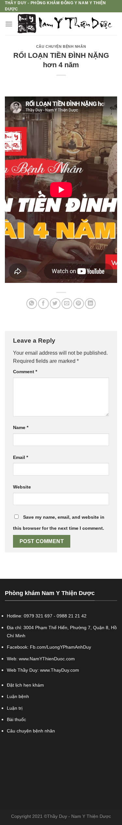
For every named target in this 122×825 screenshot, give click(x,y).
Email (20, 457)
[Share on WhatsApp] (31, 303)
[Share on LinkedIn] (90, 303)
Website (22, 486)
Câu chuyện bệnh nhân (61, 46)
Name (20, 427)
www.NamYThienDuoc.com (47, 658)
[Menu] (9, 24)
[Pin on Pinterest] (78, 303)
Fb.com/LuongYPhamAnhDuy (60, 647)
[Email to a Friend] (66, 303)
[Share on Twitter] (55, 303)
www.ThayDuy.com (59, 670)
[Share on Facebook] (43, 303)
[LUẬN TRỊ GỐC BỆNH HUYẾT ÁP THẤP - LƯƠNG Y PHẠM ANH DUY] (65, 24)
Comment (25, 371)
